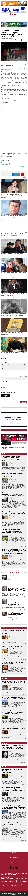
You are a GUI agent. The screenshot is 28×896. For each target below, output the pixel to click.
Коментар (4, 362)
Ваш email (4, 387)
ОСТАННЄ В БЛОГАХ (14, 572)
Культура (5, 743)
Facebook (4, 155)
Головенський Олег (12, 586)
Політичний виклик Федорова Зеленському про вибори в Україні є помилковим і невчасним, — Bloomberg (13, 789)
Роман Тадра (10, 612)
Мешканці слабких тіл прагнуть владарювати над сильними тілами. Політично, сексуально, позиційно (16, 602)
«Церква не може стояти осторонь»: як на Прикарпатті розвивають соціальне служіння (13, 682)
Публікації (5, 454)
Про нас (14, 852)
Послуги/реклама (14, 857)
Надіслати (23, 402)
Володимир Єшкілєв (12, 599)
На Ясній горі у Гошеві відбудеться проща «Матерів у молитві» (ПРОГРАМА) (14, 697)
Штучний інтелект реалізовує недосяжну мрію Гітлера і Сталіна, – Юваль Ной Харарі (16, 589)
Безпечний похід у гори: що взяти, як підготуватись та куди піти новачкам (14, 163)
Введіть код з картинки (8, 392)
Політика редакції (14, 855)
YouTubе (15, 155)
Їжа (3, 628)
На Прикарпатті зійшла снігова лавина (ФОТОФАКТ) (13, 166)
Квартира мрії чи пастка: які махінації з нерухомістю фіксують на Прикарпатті (13, 512)
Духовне (4, 678)
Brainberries (14, 199)
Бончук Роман (10, 575)
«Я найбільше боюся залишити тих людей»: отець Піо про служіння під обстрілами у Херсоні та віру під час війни (12, 458)
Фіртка (9, 68)
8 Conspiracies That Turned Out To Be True (13, 215)
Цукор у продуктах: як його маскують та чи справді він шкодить (14, 647)
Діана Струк (11, 38)
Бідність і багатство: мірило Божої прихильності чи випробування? (15, 614)
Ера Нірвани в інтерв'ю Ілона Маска (16, 577)
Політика (5, 767)
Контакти (14, 854)
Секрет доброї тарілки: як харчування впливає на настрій (13, 662)
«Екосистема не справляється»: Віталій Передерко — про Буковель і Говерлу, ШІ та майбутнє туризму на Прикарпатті (14, 494)
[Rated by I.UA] (14, 862)
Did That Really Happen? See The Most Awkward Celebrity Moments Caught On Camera (12, 196)
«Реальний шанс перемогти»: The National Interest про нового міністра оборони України (13, 771)
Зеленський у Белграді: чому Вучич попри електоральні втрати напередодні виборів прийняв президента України (14, 807)
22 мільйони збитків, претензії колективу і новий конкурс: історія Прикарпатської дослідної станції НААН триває (14, 532)
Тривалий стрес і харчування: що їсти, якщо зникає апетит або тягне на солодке (13, 632)
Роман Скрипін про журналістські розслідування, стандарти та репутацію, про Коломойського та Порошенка (13, 447)
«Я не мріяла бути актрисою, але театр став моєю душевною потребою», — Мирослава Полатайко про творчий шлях (13, 748)
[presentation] (2, 365)
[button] (2, 365)
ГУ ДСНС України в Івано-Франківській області (14, 68)
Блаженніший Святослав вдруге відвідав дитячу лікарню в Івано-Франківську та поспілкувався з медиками (14, 712)
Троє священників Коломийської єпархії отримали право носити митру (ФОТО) (14, 727)
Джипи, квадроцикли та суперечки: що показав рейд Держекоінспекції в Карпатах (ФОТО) (13, 475)
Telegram (18, 153)
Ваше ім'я (4, 381)
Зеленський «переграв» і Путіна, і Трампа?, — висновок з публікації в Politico (12, 824)
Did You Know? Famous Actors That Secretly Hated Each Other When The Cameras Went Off (13, 274)
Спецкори (14, 859)
